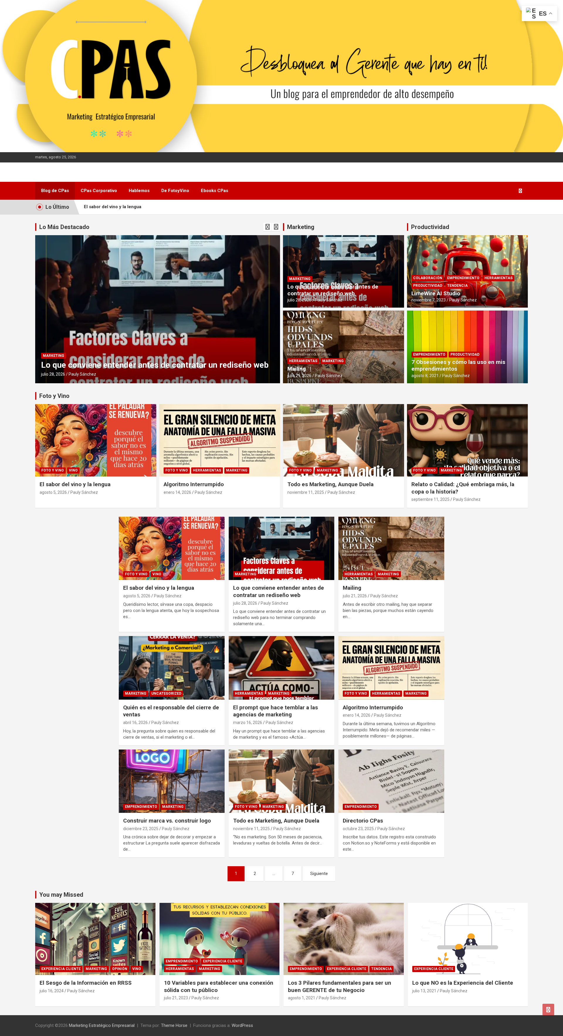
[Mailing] (391, 548)
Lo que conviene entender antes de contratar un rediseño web (332, 290)
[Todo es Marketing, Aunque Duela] (281, 781)
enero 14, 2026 (177, 492)
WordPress (242, 1025)
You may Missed (61, 894)
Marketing (86, 356)
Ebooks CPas (214, 190)
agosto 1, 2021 (301, 998)
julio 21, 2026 (53, 374)
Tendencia (457, 286)
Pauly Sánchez (82, 374)
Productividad (430, 226)
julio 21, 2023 (176, 998)
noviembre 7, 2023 (428, 300)
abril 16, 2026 (135, 722)
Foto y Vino (54, 395)
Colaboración (427, 278)
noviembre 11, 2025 (305, 492)
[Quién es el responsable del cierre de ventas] (171, 668)
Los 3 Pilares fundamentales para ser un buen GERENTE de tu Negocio (339, 986)
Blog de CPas (55, 190)
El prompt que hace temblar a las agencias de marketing (275, 711)
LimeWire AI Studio (435, 293)
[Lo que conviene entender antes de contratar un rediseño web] (281, 548)
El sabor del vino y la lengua (112, 206)
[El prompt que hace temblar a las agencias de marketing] (281, 668)
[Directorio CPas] (391, 781)
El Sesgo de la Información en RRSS (86, 982)
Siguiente (319, 873)
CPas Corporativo (99, 190)
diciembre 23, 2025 (140, 828)
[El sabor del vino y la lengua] (171, 548)
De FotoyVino (175, 190)
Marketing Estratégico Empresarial (102, 1025)
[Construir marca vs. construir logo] (171, 781)
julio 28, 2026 (299, 300)
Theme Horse (174, 1025)
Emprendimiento (463, 278)
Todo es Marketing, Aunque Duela (330, 484)
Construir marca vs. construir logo (167, 820)
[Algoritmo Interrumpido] (391, 668)
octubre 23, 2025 (358, 828)
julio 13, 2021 (424, 990)
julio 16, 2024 (52, 990)
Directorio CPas (363, 820)
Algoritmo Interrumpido (194, 484)
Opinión (119, 969)
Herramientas (57, 356)
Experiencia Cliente (61, 969)
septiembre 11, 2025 (430, 499)
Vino (73, 470)
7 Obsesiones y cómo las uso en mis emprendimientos (458, 365)
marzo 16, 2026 (247, 722)
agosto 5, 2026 (53, 492)
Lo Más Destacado (64, 226)
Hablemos (139, 190)
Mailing (54, 365)
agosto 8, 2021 (425, 375)
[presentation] (267, 227)
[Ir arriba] (548, 1009)
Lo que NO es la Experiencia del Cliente (462, 982)
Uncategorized (166, 693)
